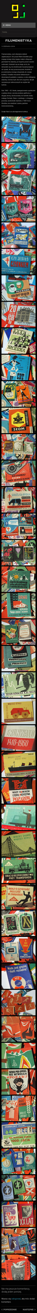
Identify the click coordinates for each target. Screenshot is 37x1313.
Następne (28, 1310)
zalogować (16, 1299)
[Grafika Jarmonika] (18, 11)
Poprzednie (10, 1310)
